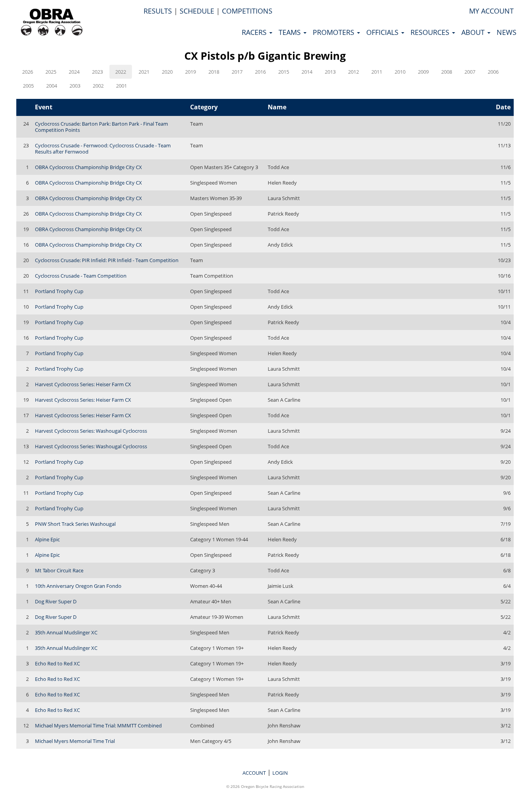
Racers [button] (255, 32)
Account (254, 773)
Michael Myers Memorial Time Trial (75, 741)
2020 (167, 71)
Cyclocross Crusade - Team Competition (80, 275)
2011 (376, 71)
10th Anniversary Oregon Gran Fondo (78, 585)
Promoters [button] (334, 32)
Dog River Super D (55, 601)
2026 (27, 71)
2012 (353, 71)
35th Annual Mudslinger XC (66, 632)
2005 (28, 85)
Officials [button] (383, 32)
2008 (446, 71)
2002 (98, 85)
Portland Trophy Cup (59, 291)
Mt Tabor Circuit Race (59, 570)
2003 (74, 85)
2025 (50, 71)
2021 (144, 71)
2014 (306, 71)
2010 (400, 71)
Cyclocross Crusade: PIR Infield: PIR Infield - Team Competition (106, 260)
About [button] (474, 32)
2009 (423, 71)
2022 (120, 71)
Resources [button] (430, 32)
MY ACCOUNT (491, 11)
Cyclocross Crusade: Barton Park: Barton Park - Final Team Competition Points (101, 126)
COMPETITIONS (247, 11)
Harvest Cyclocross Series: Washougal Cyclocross (91, 430)
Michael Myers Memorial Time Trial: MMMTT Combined (98, 725)
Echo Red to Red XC (57, 663)
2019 (190, 71)
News (506, 32)
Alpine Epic (47, 539)
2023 (97, 71)
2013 (330, 71)
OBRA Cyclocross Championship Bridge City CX (88, 167)
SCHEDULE (197, 11)
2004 (51, 85)
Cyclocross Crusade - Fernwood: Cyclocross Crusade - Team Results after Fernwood (103, 148)
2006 (493, 71)
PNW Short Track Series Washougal (75, 523)
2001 (121, 85)
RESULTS (158, 11)
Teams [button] (291, 32)
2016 (260, 71)
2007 (469, 71)
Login (280, 773)
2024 (74, 71)
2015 (283, 71)
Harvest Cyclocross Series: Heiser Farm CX (83, 384)
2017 (237, 71)
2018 (213, 71)
